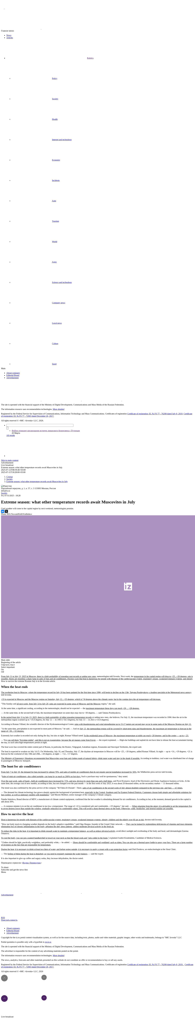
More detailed (58, 409)
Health (55, 119)
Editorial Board (12, 375)
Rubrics (90, 58)
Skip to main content (9, 460)
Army (54, 262)
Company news (58, 303)
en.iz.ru (48, 942)
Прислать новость (9, 920)
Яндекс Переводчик (31, 863)
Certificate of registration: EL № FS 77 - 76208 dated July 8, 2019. (155, 964)
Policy (54, 78)
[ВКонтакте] (2, 511)
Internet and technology (62, 139)
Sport (54, 364)
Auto (54, 201)
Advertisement (12, 378)
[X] (6, 511)
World (54, 241)
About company (13, 373)
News (8, 35)
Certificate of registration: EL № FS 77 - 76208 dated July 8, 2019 (155, 414)
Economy (56, 160)
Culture (55, 343)
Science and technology (62, 282)
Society (55, 99)
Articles (9, 38)
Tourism (55, 221)
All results (10, 435)
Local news (57, 323)
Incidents (56, 180)
